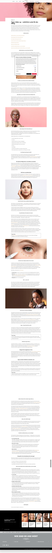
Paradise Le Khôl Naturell (37, 402)
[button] (51, 463)
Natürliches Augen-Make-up (15, 42)
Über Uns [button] (27, 1)
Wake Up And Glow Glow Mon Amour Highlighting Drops (27, 319)
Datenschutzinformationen (19, 64)
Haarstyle (35, 500)
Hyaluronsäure (14, 165)
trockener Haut (13, 166)
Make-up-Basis (15, 235)
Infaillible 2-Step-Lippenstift (16, 428)
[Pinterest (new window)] (4, 545)
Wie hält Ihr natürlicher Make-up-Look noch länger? (18, 46)
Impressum (23, 64)
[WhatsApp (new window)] (8, 545)
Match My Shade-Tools (26, 225)
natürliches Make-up (32, 501)
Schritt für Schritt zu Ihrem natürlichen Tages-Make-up (18, 40)
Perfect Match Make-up (14, 222)
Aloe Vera (12, 224)
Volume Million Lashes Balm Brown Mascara (21, 408)
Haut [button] (16, 1)
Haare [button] (20, 1)
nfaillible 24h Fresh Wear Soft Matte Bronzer (32, 314)
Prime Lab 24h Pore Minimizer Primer (28, 175)
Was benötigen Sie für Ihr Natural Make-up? (17, 37)
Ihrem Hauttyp (21, 270)
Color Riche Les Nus (24, 426)
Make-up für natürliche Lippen (15, 44)
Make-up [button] (14, 1)
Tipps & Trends (37, 1)
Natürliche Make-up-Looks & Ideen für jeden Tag (17, 35)
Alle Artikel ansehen (6, 529)
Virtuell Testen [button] (32, 1)
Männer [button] (23, 1)
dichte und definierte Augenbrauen (36, 351)
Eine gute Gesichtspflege (33, 156)
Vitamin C (19, 165)
